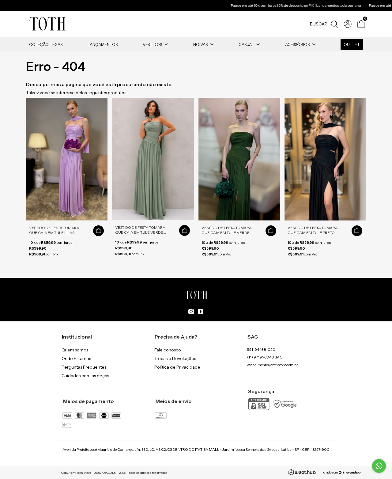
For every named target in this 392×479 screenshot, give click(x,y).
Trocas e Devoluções (175, 358)
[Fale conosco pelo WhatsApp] (379, 466)
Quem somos (75, 350)
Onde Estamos (76, 358)
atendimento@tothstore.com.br (272, 364)
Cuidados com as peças (85, 375)
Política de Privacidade (177, 367)
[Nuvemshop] (342, 473)
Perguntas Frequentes (84, 367)
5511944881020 (261, 349)
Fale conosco (167, 350)
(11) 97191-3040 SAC (264, 357)
